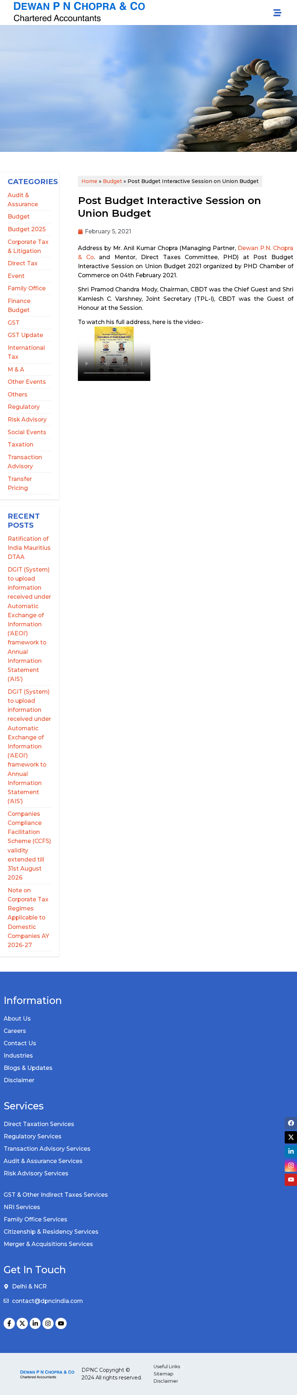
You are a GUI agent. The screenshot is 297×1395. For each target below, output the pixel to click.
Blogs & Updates (28, 1067)
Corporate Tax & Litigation (28, 246)
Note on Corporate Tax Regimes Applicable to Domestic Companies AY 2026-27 (28, 917)
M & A (16, 369)
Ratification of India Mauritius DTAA (29, 547)
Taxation (20, 444)
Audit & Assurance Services (43, 1161)
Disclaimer (19, 1080)
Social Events (27, 432)
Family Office (27, 288)
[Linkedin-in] (35, 1323)
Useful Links (167, 1366)
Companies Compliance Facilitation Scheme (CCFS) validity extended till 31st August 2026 (29, 845)
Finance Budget (19, 306)
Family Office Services (35, 1219)
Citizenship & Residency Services (51, 1231)
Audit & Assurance (23, 200)
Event (16, 276)
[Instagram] (48, 1323)
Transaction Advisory (25, 462)
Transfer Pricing (20, 483)
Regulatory (24, 406)
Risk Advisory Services (36, 1173)
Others (18, 394)
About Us (17, 1018)
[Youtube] (61, 1323)
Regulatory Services (33, 1136)
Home (89, 181)
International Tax (26, 352)
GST (14, 322)
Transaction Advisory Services (47, 1148)
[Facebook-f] (9, 1323)
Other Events (27, 381)
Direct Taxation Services (39, 1124)
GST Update (25, 335)
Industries (18, 1055)
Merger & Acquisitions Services (48, 1244)
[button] (277, 12)
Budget (19, 216)
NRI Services (22, 1207)
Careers (15, 1030)
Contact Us (20, 1043)
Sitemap (163, 1374)
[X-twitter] (22, 1323)
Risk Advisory (27, 419)
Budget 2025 (27, 229)
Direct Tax (23, 263)
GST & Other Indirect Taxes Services (56, 1194)
